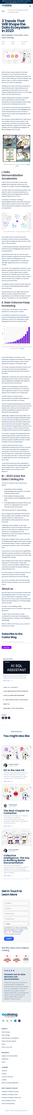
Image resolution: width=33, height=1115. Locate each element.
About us (6, 704)
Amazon (10, 428)
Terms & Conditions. (17, 931)
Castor (22, 348)
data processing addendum (10, 1083)
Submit (9, 938)
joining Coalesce (22, 3)
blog (13, 599)
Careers (4, 1074)
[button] (29, 6)
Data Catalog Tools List (9, 1100)
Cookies (4, 1080)
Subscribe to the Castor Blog (13, 708)
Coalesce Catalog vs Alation (10, 1091)
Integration (5, 1059)
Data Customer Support (9, 1041)
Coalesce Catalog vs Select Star (11, 1097)
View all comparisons (8, 1103)
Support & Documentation (10, 1056)
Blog (3, 11)
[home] (8, 6)
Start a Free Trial (7, 1047)
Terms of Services (7, 1077)
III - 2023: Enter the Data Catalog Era (15, 700)
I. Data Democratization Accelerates (15, 691)
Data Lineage (6, 1035)
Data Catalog (6, 1032)
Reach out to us (20, 624)
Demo (3, 1044)
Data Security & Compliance (10, 1038)
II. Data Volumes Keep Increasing (13, 695)
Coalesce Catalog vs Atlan (10, 1094)
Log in (3, 1062)
